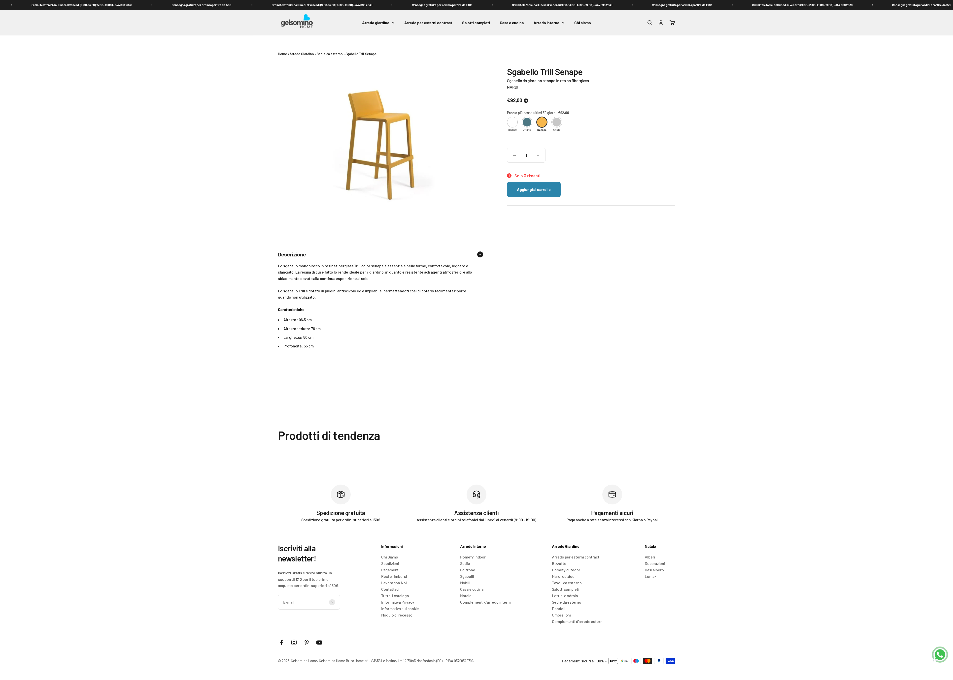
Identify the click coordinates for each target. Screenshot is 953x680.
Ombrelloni (561, 615)
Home (282, 54)
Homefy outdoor (566, 570)
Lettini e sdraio (565, 595)
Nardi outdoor (564, 576)
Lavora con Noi (394, 583)
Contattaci (390, 589)
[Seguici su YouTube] (319, 642)
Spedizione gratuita (318, 519)
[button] (526, 101)
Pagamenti (390, 570)
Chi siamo (582, 22)
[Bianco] (512, 122)
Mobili (465, 583)
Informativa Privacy (397, 602)
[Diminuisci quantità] (514, 155)
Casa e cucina (512, 22)
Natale (466, 595)
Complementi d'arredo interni (485, 602)
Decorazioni (655, 563)
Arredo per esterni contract (428, 22)
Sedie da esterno (330, 54)
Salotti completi (476, 22)
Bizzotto (559, 563)
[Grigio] (556, 122)
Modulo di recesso (396, 615)
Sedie (465, 563)
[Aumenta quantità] (538, 155)
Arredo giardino (375, 22)
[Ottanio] (527, 122)
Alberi (650, 557)
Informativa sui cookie (400, 608)
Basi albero (654, 570)
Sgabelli (467, 576)
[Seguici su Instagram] (294, 642)
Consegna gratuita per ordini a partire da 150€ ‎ (179, 5)
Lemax (650, 576)
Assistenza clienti (432, 519)
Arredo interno (546, 22)
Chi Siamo (389, 557)
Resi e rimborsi (394, 576)
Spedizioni (390, 563)
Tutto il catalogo (395, 595)
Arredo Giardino (302, 54)
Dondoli (558, 608)
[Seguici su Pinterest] (306, 642)
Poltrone (467, 570)
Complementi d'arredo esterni (578, 621)
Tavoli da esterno (567, 583)
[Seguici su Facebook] (281, 642)
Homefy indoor (473, 557)
